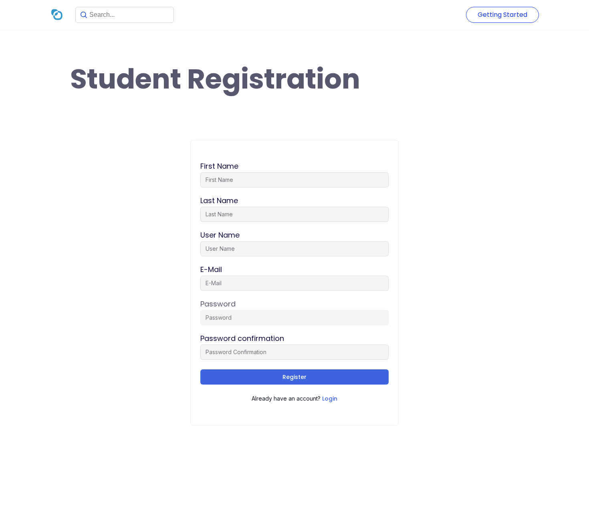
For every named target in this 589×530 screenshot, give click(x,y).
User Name (220, 235)
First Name (219, 166)
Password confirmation (242, 338)
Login (329, 399)
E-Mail (211, 269)
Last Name (219, 200)
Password (218, 304)
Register (294, 377)
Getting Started (502, 14)
